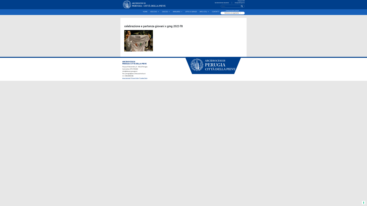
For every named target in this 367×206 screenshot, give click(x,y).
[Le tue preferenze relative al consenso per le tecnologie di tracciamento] (363, 202)
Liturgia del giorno (240, 2)
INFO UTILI (203, 11)
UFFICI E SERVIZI (191, 11)
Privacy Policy (135, 78)
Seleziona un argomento (231, 13)
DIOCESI (165, 11)
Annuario (176, 11)
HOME (145, 11)
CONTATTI (215, 11)
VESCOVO (153, 11)
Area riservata (126, 78)
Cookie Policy (143, 78)
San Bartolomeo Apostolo (222, 2)
